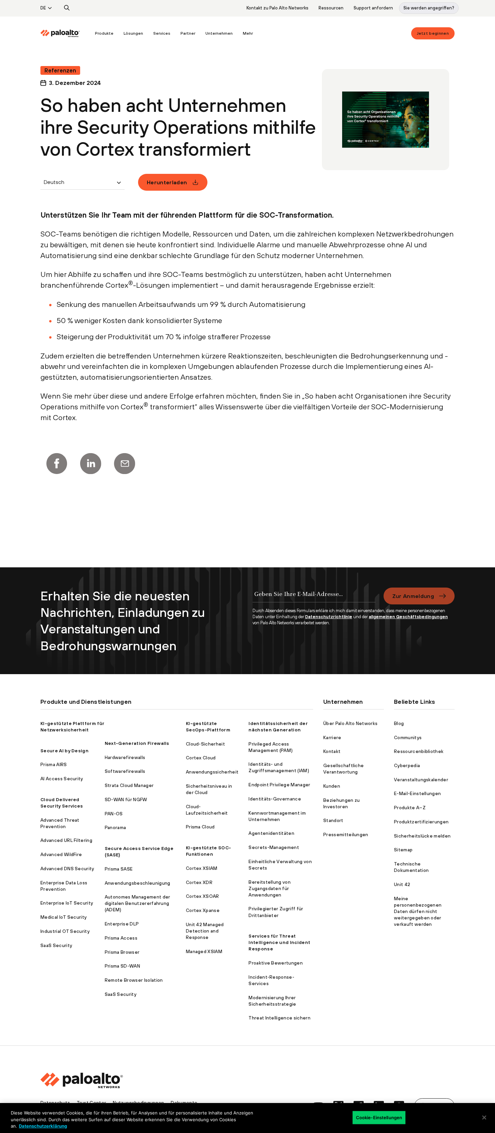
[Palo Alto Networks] (60, 33)
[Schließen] (484, 1117)
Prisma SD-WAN (122, 966)
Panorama (115, 827)
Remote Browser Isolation (134, 980)
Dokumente (184, 1102)
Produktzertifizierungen (421, 821)
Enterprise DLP (122, 923)
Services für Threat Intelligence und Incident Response (279, 942)
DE (43, 7)
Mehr (248, 33)
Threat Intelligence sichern (279, 1017)
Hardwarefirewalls (125, 757)
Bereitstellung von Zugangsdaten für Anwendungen (270, 888)
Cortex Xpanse (203, 910)
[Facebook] (56, 463)
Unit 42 (402, 884)
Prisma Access (121, 938)
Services (161, 33)
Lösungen (133, 33)
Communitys (408, 737)
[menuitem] (65, 33)
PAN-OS (114, 813)
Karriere (332, 737)
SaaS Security (56, 945)
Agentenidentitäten (271, 833)
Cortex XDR (199, 882)
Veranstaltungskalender (421, 779)
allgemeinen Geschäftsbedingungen (408, 616)
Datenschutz (55, 1102)
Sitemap (403, 849)
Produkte (104, 33)
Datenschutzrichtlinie (328, 616)
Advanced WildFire (61, 854)
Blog (399, 723)
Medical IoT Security (63, 917)
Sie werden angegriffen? (428, 7)
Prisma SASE (119, 869)
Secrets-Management (274, 847)
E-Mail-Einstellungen (417, 793)
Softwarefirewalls (125, 771)
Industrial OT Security (65, 931)
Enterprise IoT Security (66, 903)
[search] (67, 8)
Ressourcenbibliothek (418, 751)
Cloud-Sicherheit (205, 744)
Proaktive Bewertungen (276, 963)
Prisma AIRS (53, 764)
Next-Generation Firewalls (137, 743)
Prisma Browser (122, 952)
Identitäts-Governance (275, 798)
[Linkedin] (90, 463)
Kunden (331, 786)
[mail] (124, 463)
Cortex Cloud (201, 757)
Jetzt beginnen (433, 33)
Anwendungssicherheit (212, 772)
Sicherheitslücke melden (422, 836)
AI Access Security (61, 778)
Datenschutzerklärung (43, 1126)
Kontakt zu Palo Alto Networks (277, 7)
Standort (333, 820)
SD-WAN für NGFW (126, 799)
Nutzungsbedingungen (138, 1102)
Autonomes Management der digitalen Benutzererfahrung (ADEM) (137, 903)
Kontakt (331, 751)
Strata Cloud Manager (129, 785)
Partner (187, 33)
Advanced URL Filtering (66, 840)
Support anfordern (373, 7)
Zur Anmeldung (413, 596)
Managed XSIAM (204, 951)
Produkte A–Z (410, 807)
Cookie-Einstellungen (379, 1117)
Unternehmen (219, 33)
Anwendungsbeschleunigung (137, 883)
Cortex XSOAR (202, 896)
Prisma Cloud (200, 826)
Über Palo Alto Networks (350, 723)
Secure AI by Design (64, 750)
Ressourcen (331, 7)
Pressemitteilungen (345, 834)
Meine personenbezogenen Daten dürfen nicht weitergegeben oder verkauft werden (417, 911)
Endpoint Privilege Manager (279, 784)
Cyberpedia (407, 765)
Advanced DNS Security (67, 868)
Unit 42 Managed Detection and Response (205, 931)
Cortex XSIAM (202, 868)
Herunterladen (167, 182)
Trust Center (91, 1102)
